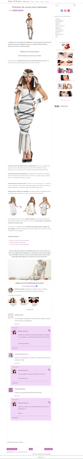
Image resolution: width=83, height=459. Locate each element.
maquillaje (57, 18)
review (56, 35)
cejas (56, 36)
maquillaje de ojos (58, 21)
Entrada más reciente (11, 449)
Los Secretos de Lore (21, 354)
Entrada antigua (48, 449)
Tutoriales (32, 1)
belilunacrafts (19, 315)
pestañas (56, 32)
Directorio (47, 1)
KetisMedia (43, 457)
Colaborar (37, 1)
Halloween (20, 10)
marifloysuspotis (20, 389)
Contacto (42, 1)
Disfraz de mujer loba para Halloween (19, 240)
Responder (17, 324)
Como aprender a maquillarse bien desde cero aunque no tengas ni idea (65, 50)
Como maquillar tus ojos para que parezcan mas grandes (65, 58)
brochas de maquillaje (59, 34)
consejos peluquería (58, 29)
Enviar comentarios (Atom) (20, 452)
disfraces (15, 10)
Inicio (31, 449)
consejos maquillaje (58, 20)
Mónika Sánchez (30, 286)
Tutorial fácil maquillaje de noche (65, 96)
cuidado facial (57, 28)
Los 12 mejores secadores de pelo (65, 89)
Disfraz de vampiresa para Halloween (19, 244)
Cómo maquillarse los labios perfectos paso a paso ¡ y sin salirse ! (65, 81)
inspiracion (57, 23)
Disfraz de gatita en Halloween (17, 242)
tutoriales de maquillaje (59, 25)
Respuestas (15, 328)
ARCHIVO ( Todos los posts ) (65, 100)
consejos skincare (58, 31)
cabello (56, 24)
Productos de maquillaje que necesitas (65, 73)
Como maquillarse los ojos (65, 65)
